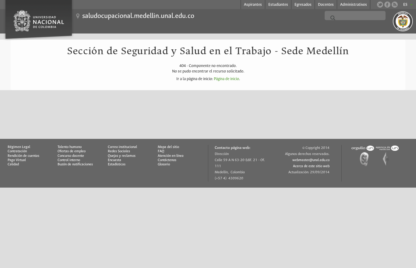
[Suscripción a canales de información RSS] (395, 5)
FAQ (161, 151)
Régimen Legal (19, 147)
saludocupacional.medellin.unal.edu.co (138, 16)
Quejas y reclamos (122, 156)
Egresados (303, 4)
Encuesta (114, 160)
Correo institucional (122, 147)
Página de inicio (226, 79)
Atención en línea (171, 156)
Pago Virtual (17, 160)
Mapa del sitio (168, 147)
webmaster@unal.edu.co (311, 160)
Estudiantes (278, 4)
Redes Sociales (119, 151)
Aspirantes (253, 4)
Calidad (13, 164)
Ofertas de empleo (72, 151)
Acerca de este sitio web (311, 166)
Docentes (326, 4)
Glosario (164, 164)
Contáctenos (167, 160)
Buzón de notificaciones (75, 164)
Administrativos (353, 4)
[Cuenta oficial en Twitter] (380, 5)
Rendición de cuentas (23, 156)
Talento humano (70, 147)
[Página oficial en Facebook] (387, 5)
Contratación (17, 151)
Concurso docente (71, 156)
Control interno (69, 160)
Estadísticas (116, 164)
